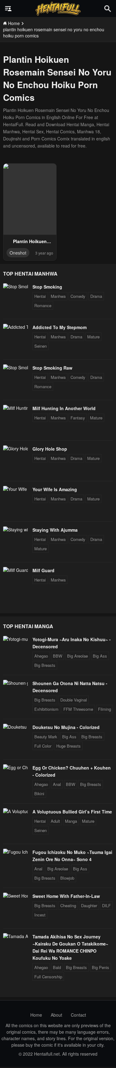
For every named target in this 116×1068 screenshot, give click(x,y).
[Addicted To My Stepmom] (15, 327)
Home (36, 1015)
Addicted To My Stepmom (59, 327)
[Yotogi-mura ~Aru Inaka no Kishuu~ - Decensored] (15, 639)
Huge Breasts (68, 746)
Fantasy (78, 418)
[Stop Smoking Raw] (15, 367)
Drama (96, 296)
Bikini (39, 793)
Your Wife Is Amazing (54, 489)
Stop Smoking (47, 287)
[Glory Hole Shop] (15, 448)
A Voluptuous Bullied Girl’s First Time (72, 812)
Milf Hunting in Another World (64, 408)
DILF (106, 905)
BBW (57, 656)
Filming (104, 709)
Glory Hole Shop (49, 449)
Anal (57, 784)
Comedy (78, 296)
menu (8, 8)
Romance (42, 305)
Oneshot (18, 253)
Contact (78, 1015)
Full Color (42, 746)
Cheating (68, 905)
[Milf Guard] (15, 570)
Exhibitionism (46, 709)
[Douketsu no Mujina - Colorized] (15, 727)
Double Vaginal (73, 700)
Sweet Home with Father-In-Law (66, 896)
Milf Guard (43, 570)
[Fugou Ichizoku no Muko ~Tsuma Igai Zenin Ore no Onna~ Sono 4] (15, 852)
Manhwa (58, 296)
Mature (93, 337)
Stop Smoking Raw (52, 368)
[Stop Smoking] (15, 286)
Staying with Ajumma (55, 530)
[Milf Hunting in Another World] (15, 408)
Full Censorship (48, 977)
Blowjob (67, 878)
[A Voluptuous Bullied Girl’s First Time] (15, 811)
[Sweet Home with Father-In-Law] (15, 896)
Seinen (40, 346)
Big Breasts (44, 665)
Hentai (40, 296)
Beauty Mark (45, 737)
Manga (71, 821)
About (56, 1015)
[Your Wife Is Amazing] (15, 489)
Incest (39, 915)
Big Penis (100, 967)
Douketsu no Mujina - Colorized (66, 727)
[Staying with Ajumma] (15, 529)
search (107, 8)
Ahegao (41, 656)
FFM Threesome (78, 709)
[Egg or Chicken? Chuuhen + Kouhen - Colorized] (15, 767)
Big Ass (100, 656)
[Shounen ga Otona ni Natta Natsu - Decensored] (15, 683)
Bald (57, 967)
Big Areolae (77, 656)
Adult (55, 821)
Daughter (89, 905)
